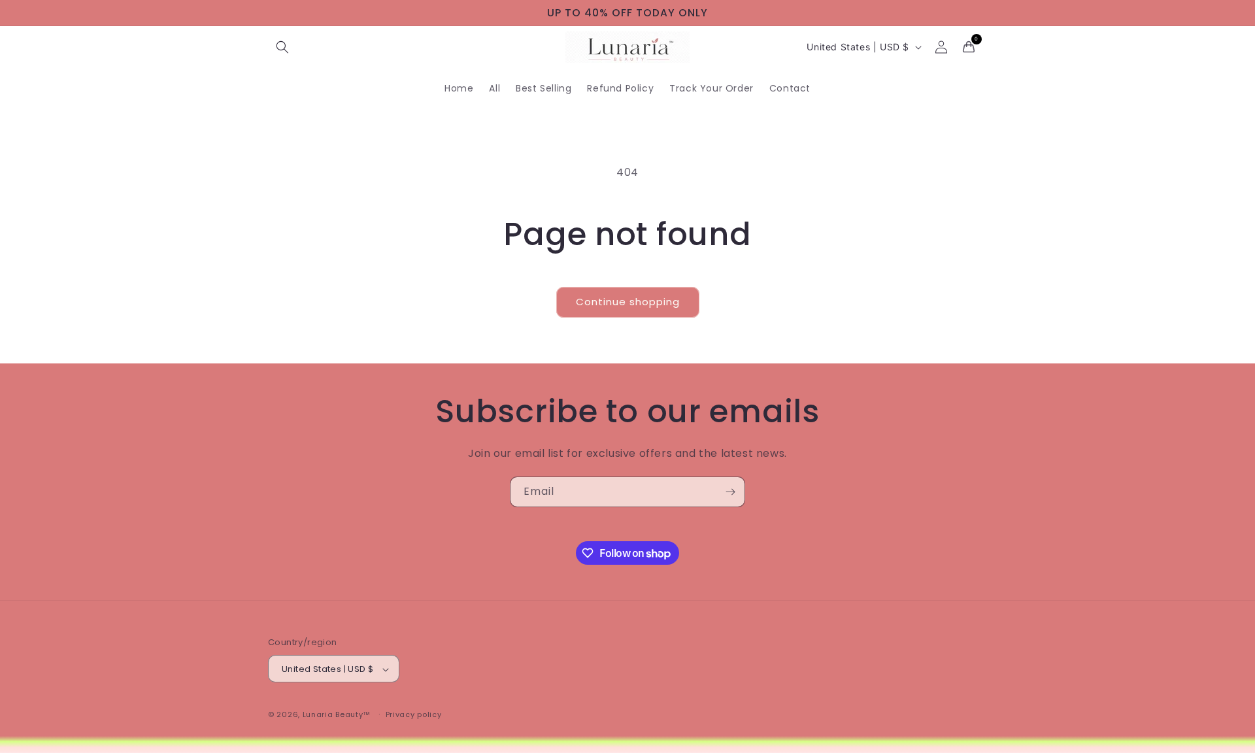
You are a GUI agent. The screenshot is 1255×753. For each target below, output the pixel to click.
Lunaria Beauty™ (337, 715)
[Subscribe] (730, 492)
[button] (282, 47)
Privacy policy (414, 714)
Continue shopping (628, 302)
